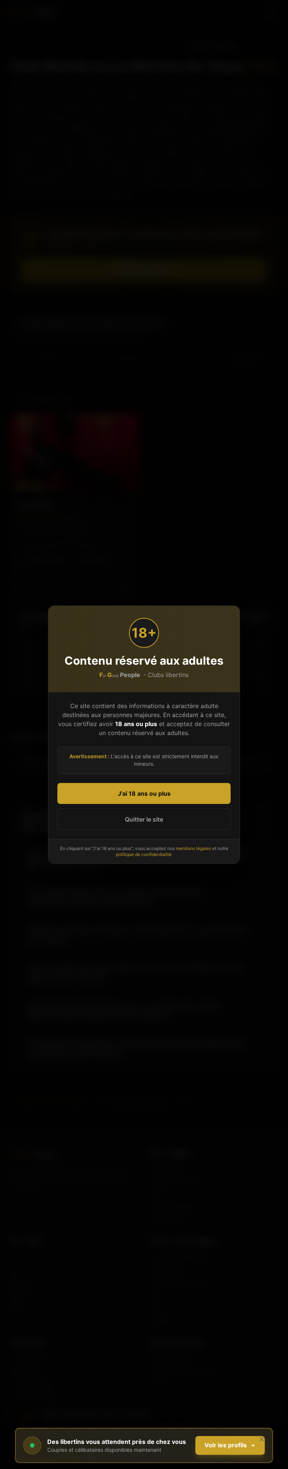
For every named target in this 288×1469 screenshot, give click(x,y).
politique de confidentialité (143, 854)
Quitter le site (144, 819)
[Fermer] (262, 1439)
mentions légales (193, 848)
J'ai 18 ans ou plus (144, 793)
